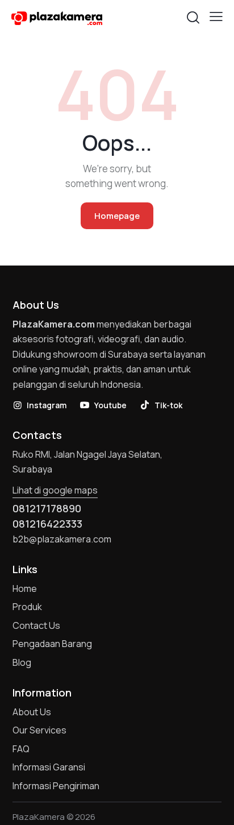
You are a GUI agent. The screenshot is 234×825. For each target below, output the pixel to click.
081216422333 (47, 524)
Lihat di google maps (55, 490)
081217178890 (46, 508)
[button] (216, 16)
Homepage (117, 216)
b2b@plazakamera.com (61, 539)
